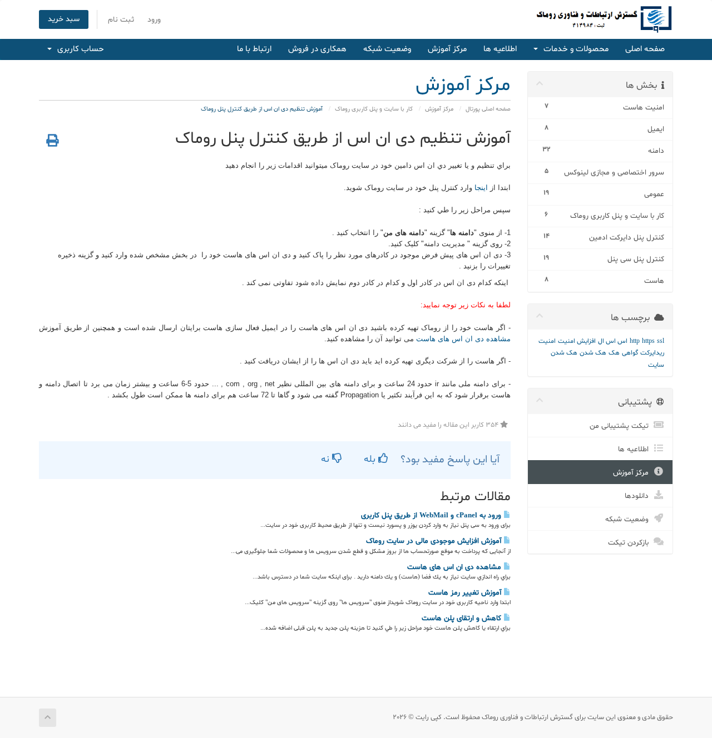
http (635, 341)
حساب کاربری (78, 49)
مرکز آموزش (447, 49)
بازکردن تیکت (630, 542)
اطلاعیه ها (500, 49)
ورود (154, 19)
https (648, 341)
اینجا (481, 187)
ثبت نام (121, 19)
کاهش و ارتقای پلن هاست (462, 619)
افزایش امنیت (577, 341)
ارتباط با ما (254, 49)
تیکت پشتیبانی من (621, 426)
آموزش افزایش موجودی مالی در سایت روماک (434, 541)
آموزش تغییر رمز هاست (465, 593)
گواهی (630, 352)
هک (614, 352)
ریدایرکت (652, 352)
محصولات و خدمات (574, 49)
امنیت (547, 341)
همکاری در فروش (317, 49)
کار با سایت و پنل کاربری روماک (374, 109)
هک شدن (593, 352)
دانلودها (639, 496)
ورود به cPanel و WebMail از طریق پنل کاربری (432, 516)
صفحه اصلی (645, 49)
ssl (660, 341)
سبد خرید (64, 19)
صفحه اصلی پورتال (488, 109)
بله (371, 459)
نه (326, 459)
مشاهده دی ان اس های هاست (462, 339)
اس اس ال (612, 341)
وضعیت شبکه (387, 49)
